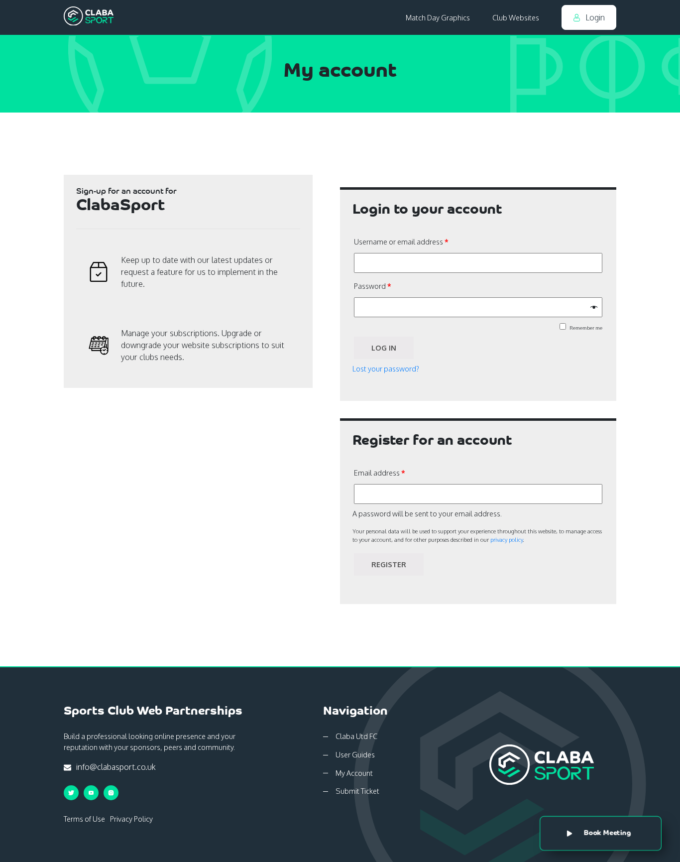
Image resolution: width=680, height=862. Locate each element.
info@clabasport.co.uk (115, 767)
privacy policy (506, 539)
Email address (379, 472)
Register (388, 564)
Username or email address (401, 241)
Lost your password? (385, 368)
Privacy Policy (131, 818)
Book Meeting (607, 833)
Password (372, 285)
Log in (383, 347)
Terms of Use (84, 818)
